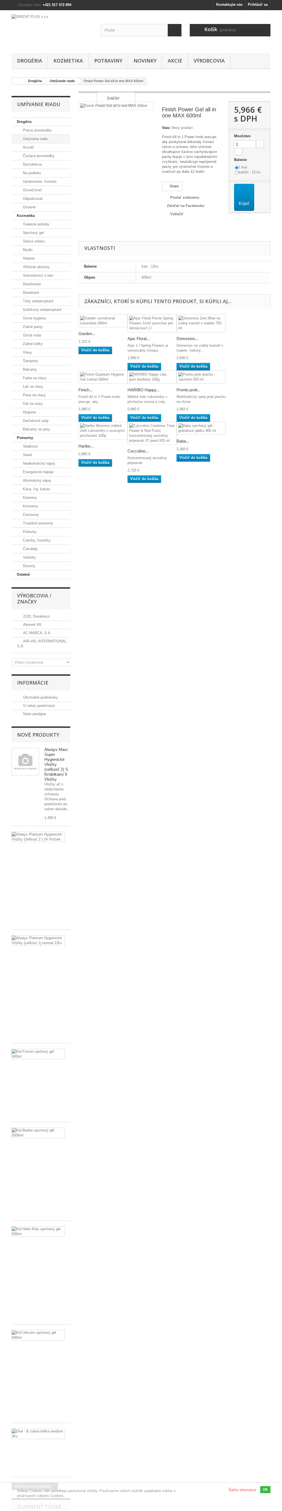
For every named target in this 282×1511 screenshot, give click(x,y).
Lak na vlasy (32, 386)
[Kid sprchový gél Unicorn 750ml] (38, 1335)
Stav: (166, 128)
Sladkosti (30, 446)
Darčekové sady (35, 421)
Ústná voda (31, 335)
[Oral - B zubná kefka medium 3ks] (38, 1434)
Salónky (29, 557)
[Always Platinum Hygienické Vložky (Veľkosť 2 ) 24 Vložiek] (38, 837)
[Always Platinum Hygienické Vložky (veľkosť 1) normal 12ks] (38, 940)
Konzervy (30, 506)
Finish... (85, 389)
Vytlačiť (176, 214)
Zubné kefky (32, 344)
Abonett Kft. (32, 625)
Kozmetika (68, 60)
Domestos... (188, 338)
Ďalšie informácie (242, 1490)
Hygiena (29, 412)
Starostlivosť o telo (37, 275)
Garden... (86, 333)
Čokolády (30, 549)
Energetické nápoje (37, 472)
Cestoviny (30, 515)
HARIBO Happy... (143, 389)
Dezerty (28, 566)
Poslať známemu (184, 197)
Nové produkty (38, 734)
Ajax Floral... (139, 338)
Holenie (28, 258)
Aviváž (28, 147)
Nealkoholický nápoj (38, 463)
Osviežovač (32, 190)
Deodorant (30, 292)
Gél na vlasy (32, 404)
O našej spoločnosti (38, 706)
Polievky (29, 532)
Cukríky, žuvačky (36, 540)
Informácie (32, 682)
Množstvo (242, 136)
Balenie (241, 160)
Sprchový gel (33, 233)
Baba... (183, 441)
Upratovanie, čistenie (39, 181)
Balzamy (29, 369)
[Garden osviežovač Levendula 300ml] (103, 320)
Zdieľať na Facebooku (185, 206)
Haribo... (86, 446)
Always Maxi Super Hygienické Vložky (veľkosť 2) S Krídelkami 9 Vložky (56, 764)
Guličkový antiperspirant (41, 310)
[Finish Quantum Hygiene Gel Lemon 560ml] (103, 377)
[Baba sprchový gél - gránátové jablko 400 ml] (201, 428)
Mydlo (27, 250)
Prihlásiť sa (258, 4)
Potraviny (108, 60)
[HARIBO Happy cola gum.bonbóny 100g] (152, 377)
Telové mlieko (33, 241)
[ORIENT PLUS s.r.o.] (52, 30)
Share (173, 186)
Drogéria (29, 60)
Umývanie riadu (35, 139)
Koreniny (29, 497)
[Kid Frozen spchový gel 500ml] (38, 1054)
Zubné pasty (32, 327)
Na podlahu (31, 173)
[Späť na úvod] (17, 81)
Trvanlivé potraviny (37, 523)
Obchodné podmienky (40, 697)
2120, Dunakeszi (36, 616)
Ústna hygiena (34, 318)
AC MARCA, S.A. (36, 633)
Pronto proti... (188, 389)
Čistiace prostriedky (38, 156)
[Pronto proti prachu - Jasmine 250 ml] (201, 377)
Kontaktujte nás (229, 4)
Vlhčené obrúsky (36, 267)
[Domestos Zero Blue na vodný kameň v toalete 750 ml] (201, 323)
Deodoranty (31, 284)
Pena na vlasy (34, 395)
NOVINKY (145, 60)
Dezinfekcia (32, 164)
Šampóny (30, 361)
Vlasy (27, 352)
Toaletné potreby (35, 224)
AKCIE (175, 60)
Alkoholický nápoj (36, 480)
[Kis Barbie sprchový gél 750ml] (38, 1133)
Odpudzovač (32, 198)
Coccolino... (138, 451)
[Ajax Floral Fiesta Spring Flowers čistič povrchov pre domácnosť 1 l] (152, 323)
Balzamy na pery (36, 429)
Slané (27, 455)
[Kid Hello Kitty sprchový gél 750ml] (38, 1231)
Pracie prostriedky (37, 130)
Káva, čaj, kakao (36, 489)
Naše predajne (34, 714)
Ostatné (29, 207)
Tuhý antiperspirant (37, 301)
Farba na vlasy (34, 378)
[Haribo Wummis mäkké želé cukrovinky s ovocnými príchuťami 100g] (103, 431)
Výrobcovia (209, 60)
